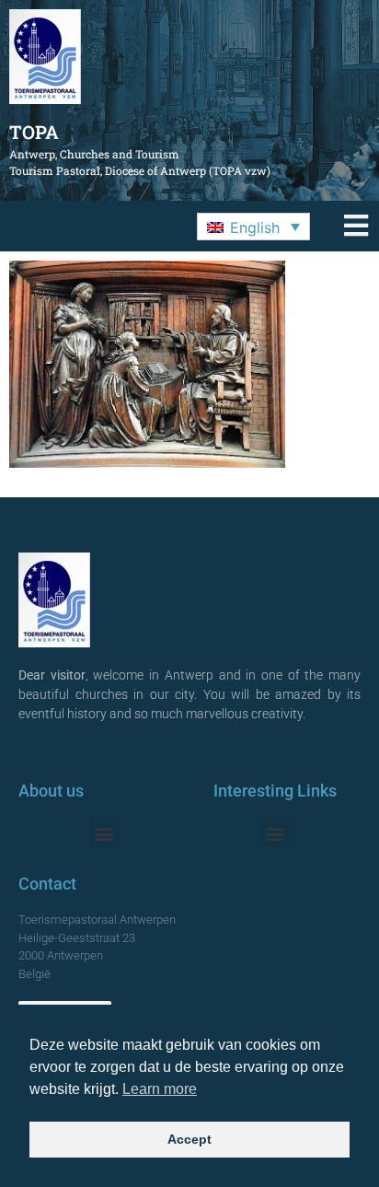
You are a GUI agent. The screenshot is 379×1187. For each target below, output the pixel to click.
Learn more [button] (159, 1089)
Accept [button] (189, 1139)
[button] (253, 226)
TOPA (34, 132)
